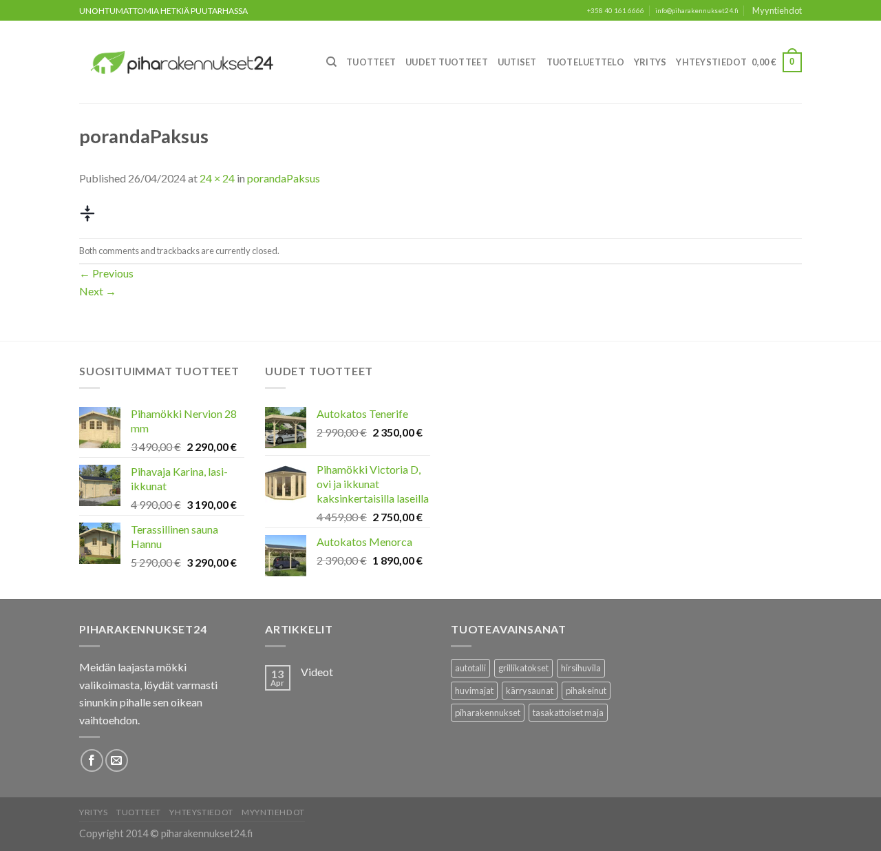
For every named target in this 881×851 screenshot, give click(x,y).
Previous (106, 273)
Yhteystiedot (711, 61)
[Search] (331, 62)
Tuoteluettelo (585, 61)
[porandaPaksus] (87, 211)
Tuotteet (371, 61)
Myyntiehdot (777, 10)
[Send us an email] (116, 760)
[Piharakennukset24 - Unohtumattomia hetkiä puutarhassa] (190, 62)
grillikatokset (523, 667)
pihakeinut (586, 690)
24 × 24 (217, 178)
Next (97, 290)
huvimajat (474, 690)
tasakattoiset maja (568, 712)
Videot (317, 671)
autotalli (470, 667)
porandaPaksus (283, 178)
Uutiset (517, 61)
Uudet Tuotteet (446, 61)
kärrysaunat (529, 690)
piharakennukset (487, 712)
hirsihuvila (581, 667)
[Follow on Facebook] (92, 760)
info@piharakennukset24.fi (697, 10)
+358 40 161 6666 (615, 10)
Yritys (650, 61)
